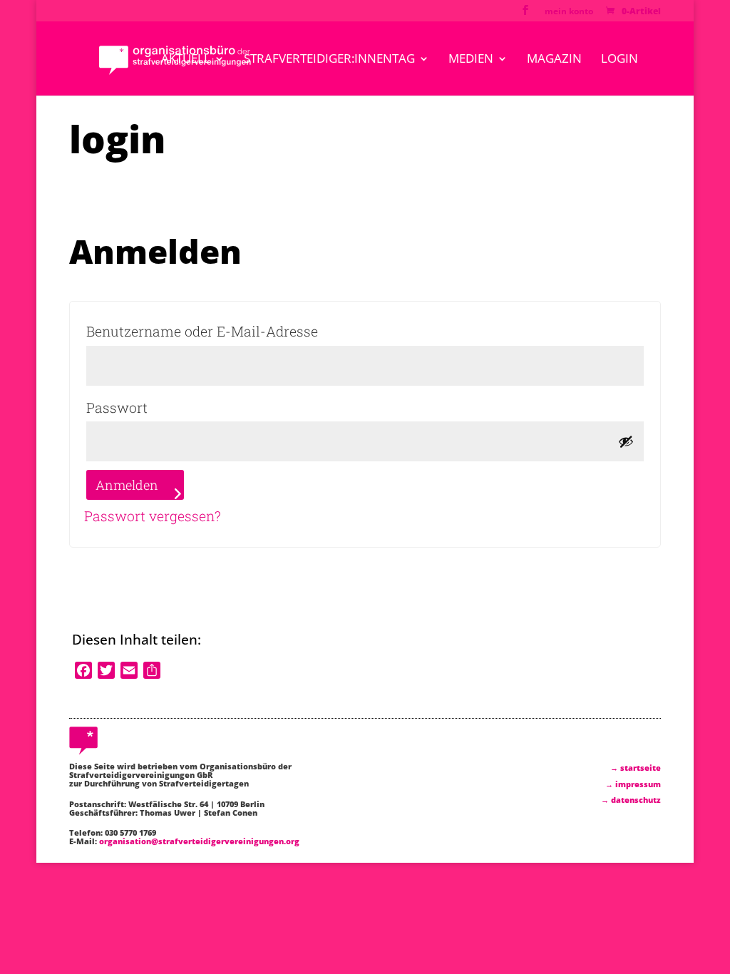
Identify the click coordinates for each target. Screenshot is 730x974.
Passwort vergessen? (152, 516)
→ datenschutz (631, 799)
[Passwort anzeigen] (626, 441)
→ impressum (633, 784)
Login (619, 59)
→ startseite (635, 767)
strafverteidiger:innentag (329, 59)
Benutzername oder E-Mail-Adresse (248, 331)
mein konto (569, 12)
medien (470, 59)
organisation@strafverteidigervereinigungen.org (199, 841)
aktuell (185, 59)
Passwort (163, 407)
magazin (554, 59)
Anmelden (127, 484)
